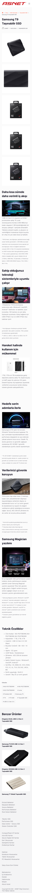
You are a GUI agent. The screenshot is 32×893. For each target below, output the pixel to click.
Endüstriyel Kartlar (8, 845)
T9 (4, 698)
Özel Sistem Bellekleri (9, 812)
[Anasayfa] (2, 12)
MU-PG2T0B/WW (23, 686)
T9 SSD (11, 698)
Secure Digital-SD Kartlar (10, 838)
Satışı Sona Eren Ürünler (10, 865)
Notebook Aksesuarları (9, 854)
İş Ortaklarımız (7, 874)
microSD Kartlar (7, 835)
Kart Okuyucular (7, 840)
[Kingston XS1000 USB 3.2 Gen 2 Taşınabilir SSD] (16, 758)
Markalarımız (6, 872)
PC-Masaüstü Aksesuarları (11, 859)
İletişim (4, 882)
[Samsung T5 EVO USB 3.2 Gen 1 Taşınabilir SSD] (16, 733)
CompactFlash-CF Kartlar (10, 833)
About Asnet (6, 884)
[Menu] (29, 3)
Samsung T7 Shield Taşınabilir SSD (14, 794)
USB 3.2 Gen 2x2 (8, 701)
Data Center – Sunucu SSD (11, 824)
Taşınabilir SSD (23, 28)
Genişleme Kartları (8, 843)
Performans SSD (7, 821)
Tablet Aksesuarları (8, 857)
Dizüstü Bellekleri (8, 802)
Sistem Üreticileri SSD (9, 826)
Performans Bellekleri (9, 810)
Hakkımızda (6, 879)
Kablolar (4, 852)
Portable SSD (7, 694)
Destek (4, 877)
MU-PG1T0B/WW (8, 686)
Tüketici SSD (6, 819)
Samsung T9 (19, 694)
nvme (20, 690)
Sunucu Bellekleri (7, 807)
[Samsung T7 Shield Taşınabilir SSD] (16, 783)
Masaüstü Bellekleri (8, 805)
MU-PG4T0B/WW (8, 690)
